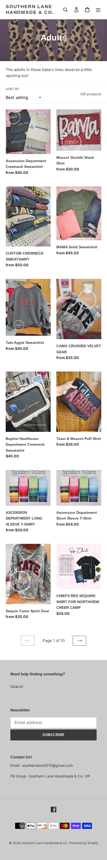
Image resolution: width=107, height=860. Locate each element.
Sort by (12, 89)
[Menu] (98, 9)
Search (16, 686)
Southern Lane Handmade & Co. (30, 9)
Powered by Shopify (83, 843)
